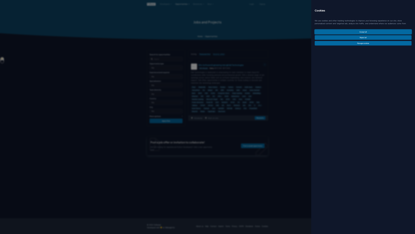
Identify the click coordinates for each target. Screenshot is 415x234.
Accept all (363, 32)
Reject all (363, 37)
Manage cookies (363, 43)
